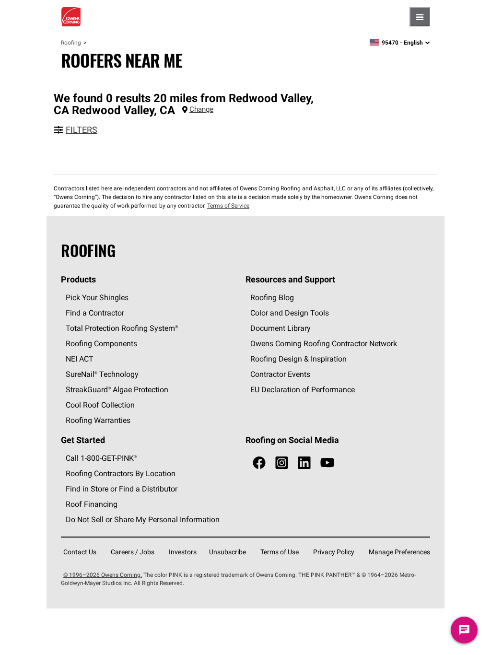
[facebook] (259, 463)
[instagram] (281, 463)
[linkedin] (304, 463)
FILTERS (81, 129)
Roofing (71, 42)
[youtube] (327, 463)
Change (201, 109)
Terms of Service (228, 205)
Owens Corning (71, 16)
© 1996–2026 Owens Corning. (102, 574)
